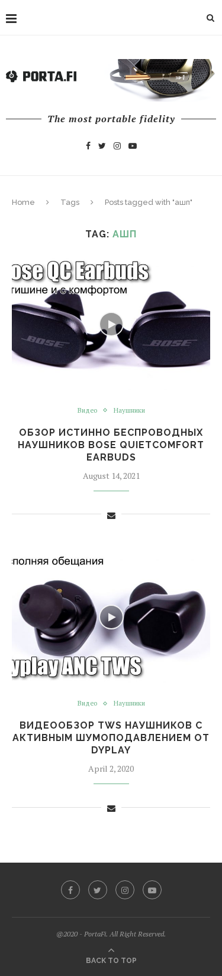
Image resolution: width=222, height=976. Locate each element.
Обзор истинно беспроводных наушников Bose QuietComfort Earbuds (111, 445)
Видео (87, 410)
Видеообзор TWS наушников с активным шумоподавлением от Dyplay (111, 738)
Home (23, 202)
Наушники (129, 410)
